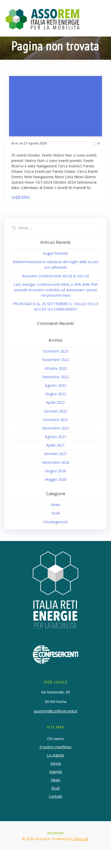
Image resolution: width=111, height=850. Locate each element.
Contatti (55, 796)
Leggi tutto (20, 196)
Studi (55, 513)
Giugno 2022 (55, 393)
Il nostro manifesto (55, 746)
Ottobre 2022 (55, 368)
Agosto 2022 (55, 385)
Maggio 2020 (56, 479)
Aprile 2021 (55, 445)
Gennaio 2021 (55, 453)
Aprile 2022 (55, 402)
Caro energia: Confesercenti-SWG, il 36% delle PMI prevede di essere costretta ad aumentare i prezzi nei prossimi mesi (55, 290)
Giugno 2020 (55, 470)
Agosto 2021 (55, 436)
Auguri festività (55, 253)
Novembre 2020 (55, 462)
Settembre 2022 (55, 376)
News (55, 504)
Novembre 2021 (55, 428)
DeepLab (80, 838)
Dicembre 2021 (55, 419)
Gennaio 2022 (55, 411)
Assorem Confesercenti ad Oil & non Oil (55, 275)
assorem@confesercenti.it (55, 711)
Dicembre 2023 (55, 351)
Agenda (55, 771)
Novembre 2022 (55, 359)
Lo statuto (55, 755)
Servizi (55, 763)
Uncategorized (55, 521)
